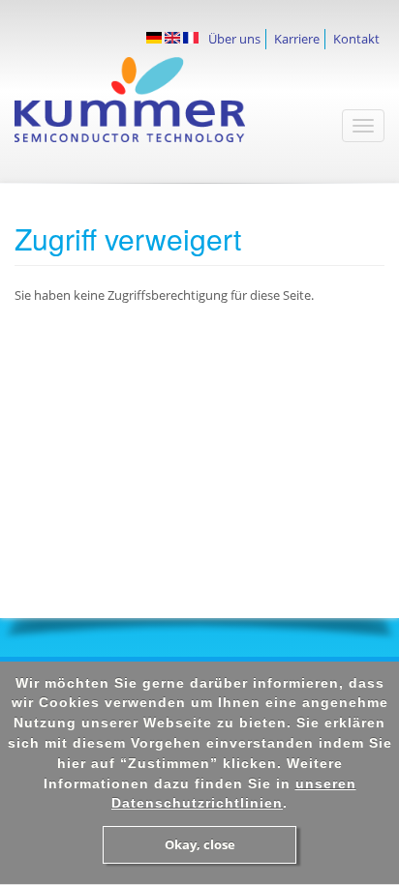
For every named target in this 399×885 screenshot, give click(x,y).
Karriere (297, 38)
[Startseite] (158, 109)
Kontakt (356, 38)
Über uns (234, 38)
